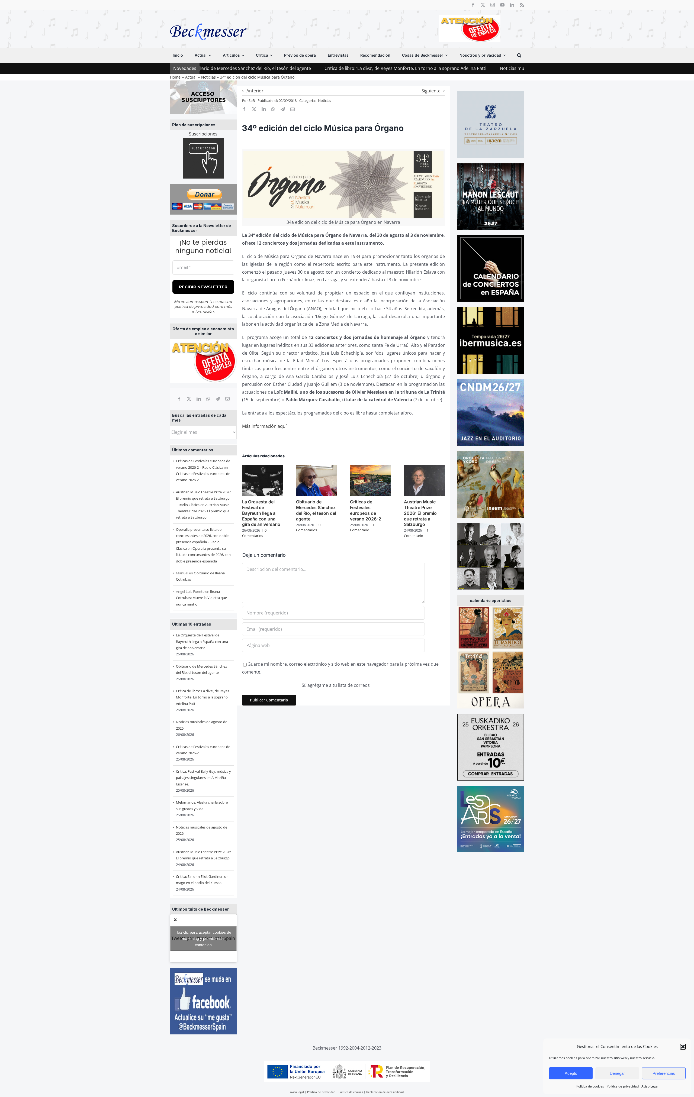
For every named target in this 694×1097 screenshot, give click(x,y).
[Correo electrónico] (227, 399)
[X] (189, 399)
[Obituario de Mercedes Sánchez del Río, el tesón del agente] (316, 468)
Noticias (324, 100)
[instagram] (492, 5)
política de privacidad (194, 306)
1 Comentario (362, 527)
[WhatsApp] (208, 399)
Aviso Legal (649, 1086)
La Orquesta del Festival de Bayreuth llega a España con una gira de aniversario (202, 641)
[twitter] (483, 5)
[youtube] (502, 5)
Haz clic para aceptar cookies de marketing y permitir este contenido (203, 938)
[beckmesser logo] (208, 19)
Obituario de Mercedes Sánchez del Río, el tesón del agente (316, 510)
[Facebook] (179, 399)
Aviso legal (297, 1092)
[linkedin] (512, 5)
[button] (683, 1046)
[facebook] (473, 5)
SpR (252, 100)
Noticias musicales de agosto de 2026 (473, 68)
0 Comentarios (254, 533)
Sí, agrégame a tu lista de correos (335, 685)
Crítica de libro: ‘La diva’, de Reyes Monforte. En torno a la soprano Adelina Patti (340, 68)
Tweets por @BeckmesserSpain (203, 938)
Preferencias (664, 1073)
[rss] (522, 5)
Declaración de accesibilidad (385, 1092)
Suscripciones (203, 134)
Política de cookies (590, 1086)
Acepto (571, 1073)
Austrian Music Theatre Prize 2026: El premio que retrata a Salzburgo (202, 511)
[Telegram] (218, 399)
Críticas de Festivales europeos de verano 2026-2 (365, 510)
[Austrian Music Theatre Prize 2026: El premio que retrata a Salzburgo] (424, 468)
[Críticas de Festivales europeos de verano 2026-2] (370, 468)
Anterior (255, 91)
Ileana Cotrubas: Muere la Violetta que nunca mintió (201, 598)
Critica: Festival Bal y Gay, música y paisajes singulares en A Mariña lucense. (203, 778)
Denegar (617, 1073)
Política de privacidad (623, 1086)
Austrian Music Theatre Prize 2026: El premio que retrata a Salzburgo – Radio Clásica (203, 498)
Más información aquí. (265, 426)
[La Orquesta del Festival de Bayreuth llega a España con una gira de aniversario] (262, 468)
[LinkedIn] (199, 399)
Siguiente (431, 91)
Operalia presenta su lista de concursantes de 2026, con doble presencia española (203, 555)
